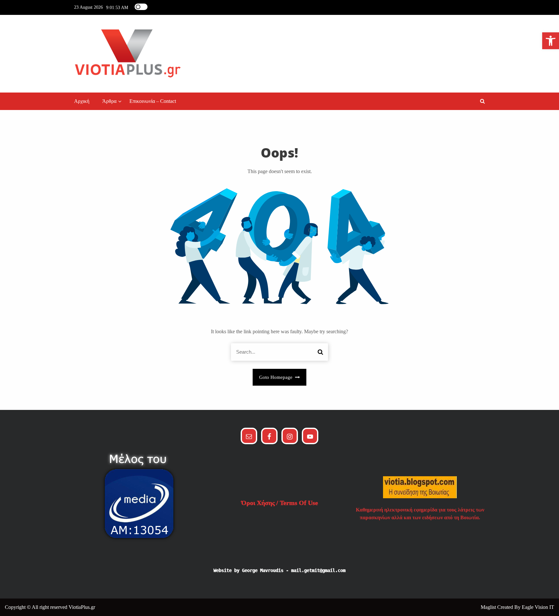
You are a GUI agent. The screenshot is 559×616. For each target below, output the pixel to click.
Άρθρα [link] (109, 101)
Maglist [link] (489, 607)
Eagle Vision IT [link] (538, 607)
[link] (550, 40)
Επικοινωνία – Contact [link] (152, 101)
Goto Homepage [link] (276, 377)
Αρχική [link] (81, 101)
